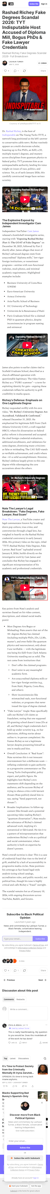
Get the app (36, 1186)
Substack (13, 1191)
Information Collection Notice (30, 948)
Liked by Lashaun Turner (20, 1028)
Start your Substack (20, 1186)
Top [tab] (5, 1058)
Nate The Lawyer (11, 519)
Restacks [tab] (21, 999)
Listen (44, 63)
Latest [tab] (13, 1058)
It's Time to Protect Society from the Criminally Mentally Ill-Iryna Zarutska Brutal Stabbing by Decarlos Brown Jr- (18, 1070)
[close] (42, 1103)
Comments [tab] (9, 999)
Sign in (44, 4)
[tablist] (14, 999)
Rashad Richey (13, 131)
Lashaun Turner (16, 62)
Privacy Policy (33, 1170)
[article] (25, 1076)
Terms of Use (38, 945)
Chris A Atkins (15, 1025)
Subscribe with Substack (27, 1158)
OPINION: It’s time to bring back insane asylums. (17, 1078)
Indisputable (9, 135)
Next (40, 980)
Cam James (33, 231)
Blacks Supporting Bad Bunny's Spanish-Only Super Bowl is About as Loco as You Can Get (15, 1096)
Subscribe (34, 4)
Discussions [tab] (23, 1058)
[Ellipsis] (46, 1025)
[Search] (45, 1058)
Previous (11, 980)
